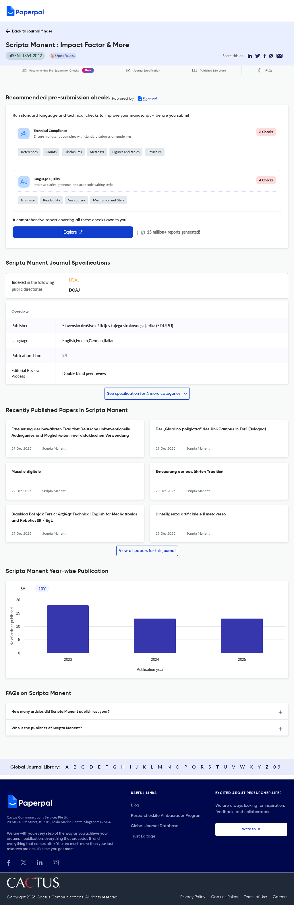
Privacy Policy (192, 897)
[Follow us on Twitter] (23, 862)
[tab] (147, 711)
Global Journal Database (154, 826)
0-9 (276, 766)
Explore (70, 232)
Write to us (251, 829)
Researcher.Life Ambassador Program (166, 816)
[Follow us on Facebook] (8, 862)
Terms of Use (255, 897)
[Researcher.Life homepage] (62, 801)
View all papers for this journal (147, 551)
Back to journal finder (32, 31)
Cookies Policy (224, 897)
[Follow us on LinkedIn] (39, 862)
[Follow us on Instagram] (56, 862)
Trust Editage (143, 836)
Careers (280, 897)
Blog (135, 805)
